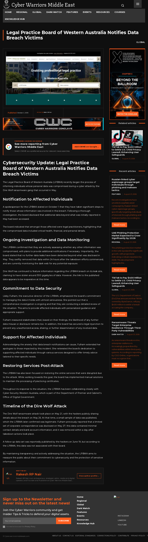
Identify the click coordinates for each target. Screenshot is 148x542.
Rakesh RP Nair (48, 112)
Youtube (122, 525)
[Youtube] (115, 525)
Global (140, 42)
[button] (120, 5)
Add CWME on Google (87, 147)
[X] (76, 114)
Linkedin (122, 520)
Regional (116, 242)
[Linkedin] (97, 114)
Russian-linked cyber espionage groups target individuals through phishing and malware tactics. (126, 185)
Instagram (123, 516)
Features (116, 194)
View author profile (89, 476)
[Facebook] (69, 114)
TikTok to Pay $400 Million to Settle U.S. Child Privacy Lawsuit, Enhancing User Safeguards (127, 151)
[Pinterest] (83, 114)
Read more (119, 225)
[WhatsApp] (90, 114)
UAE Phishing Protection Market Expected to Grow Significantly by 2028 (126, 235)
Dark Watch (118, 334)
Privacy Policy (30, 527)
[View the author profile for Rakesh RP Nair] (9, 476)
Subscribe (63, 521)
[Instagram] (115, 516)
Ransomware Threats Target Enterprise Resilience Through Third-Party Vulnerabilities (126, 326)
